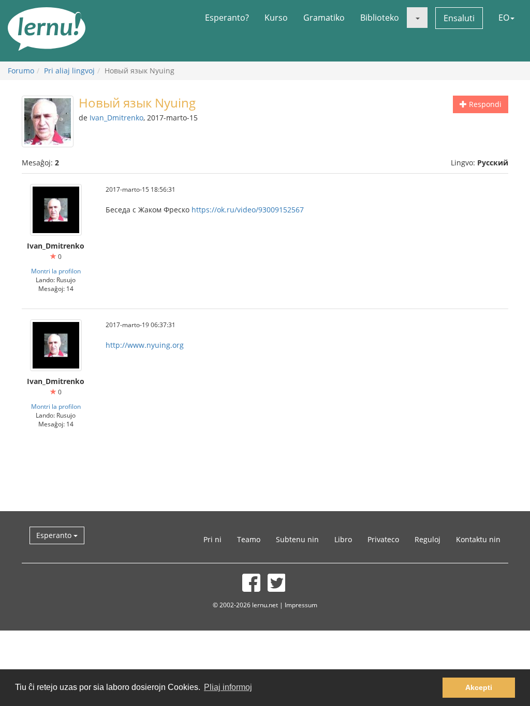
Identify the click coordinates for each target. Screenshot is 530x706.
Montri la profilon (56, 271)
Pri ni (212, 539)
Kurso (276, 17)
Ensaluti (459, 18)
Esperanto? (227, 17)
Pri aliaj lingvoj (69, 70)
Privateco (383, 539)
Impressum (301, 605)
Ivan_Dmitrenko (116, 117)
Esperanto (54, 535)
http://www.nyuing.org (145, 345)
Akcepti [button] (478, 687)
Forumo (21, 70)
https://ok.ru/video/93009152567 (248, 209)
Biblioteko (379, 17)
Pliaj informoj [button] (228, 687)
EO (503, 17)
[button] (417, 17)
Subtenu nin (297, 539)
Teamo (248, 539)
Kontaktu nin (478, 539)
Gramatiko (324, 17)
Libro (343, 539)
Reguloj (427, 539)
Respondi (484, 104)
